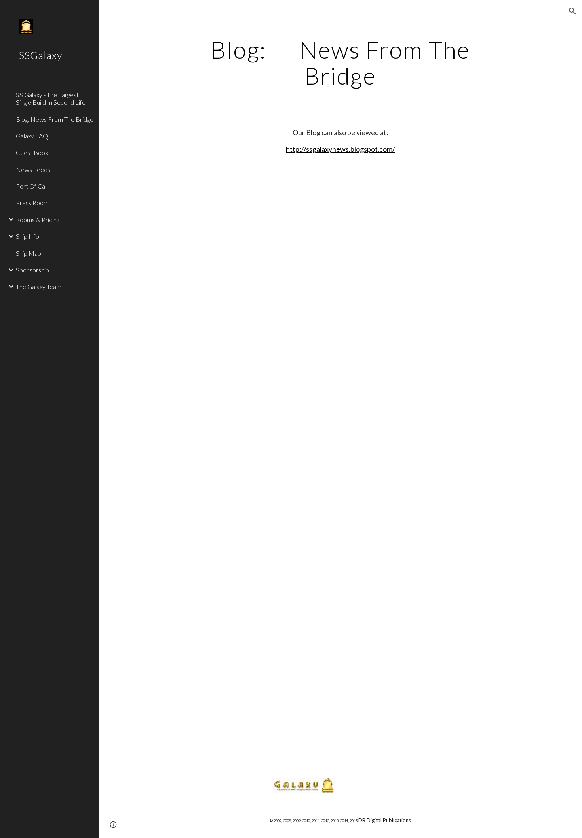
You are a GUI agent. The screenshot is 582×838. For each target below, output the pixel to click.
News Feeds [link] (33, 169)
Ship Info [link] (27, 236)
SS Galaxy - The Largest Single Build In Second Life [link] (51, 98)
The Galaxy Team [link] (38, 286)
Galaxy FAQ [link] (32, 136)
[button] (572, 11)
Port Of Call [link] (32, 186)
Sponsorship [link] (32, 270)
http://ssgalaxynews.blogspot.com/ (340, 149)
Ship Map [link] (28, 253)
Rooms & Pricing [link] (37, 219)
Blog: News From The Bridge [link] (54, 119)
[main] (340, 62)
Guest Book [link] (32, 152)
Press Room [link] (32, 202)
